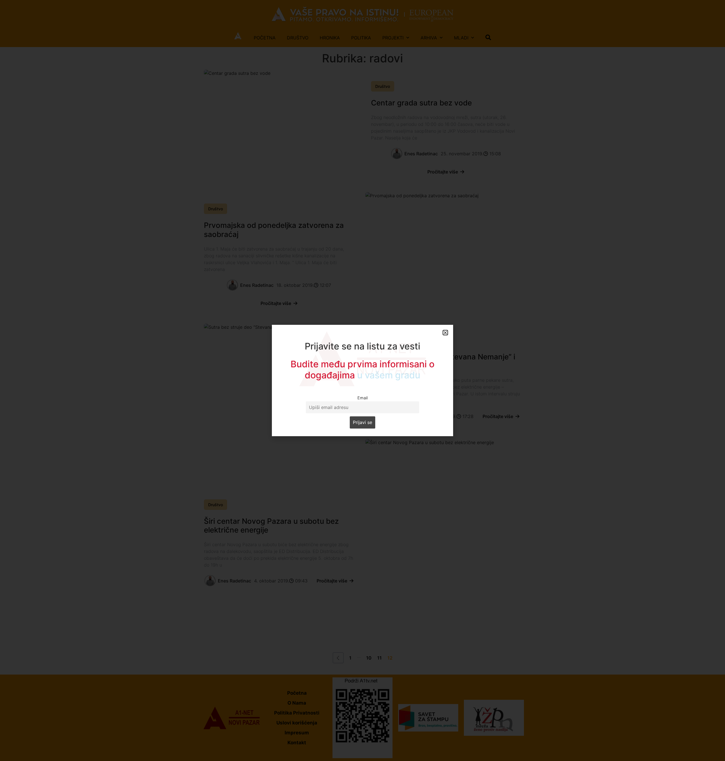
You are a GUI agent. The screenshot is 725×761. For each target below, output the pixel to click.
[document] (362, 380)
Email (362, 397)
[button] (445, 332)
